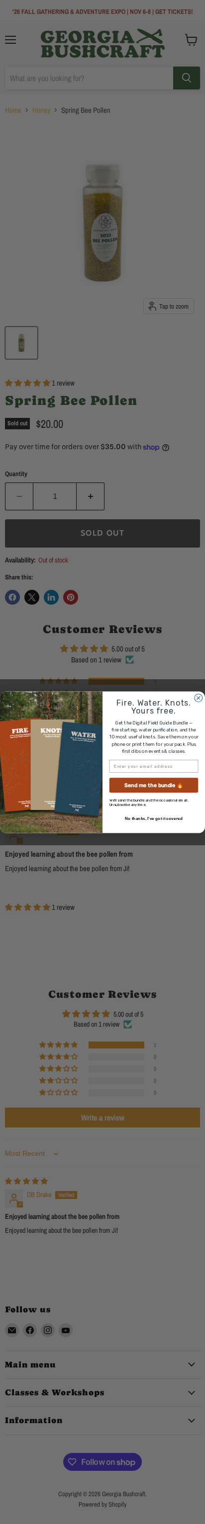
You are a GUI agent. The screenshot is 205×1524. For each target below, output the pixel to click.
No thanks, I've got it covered (154, 818)
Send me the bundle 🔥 (153, 785)
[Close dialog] (199, 698)
